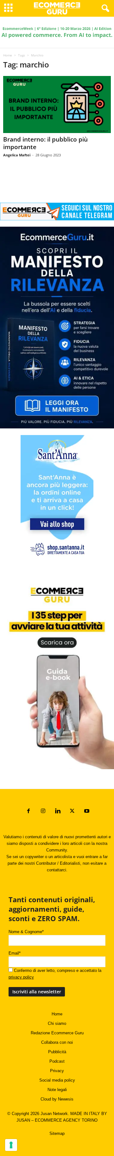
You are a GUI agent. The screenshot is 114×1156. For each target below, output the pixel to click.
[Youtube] (86, 811)
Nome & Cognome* (26, 931)
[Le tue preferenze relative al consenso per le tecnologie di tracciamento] (11, 1145)
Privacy (57, 1070)
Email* (15, 953)
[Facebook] (28, 811)
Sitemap (57, 1133)
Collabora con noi (57, 1042)
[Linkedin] (57, 811)
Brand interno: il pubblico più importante (45, 143)
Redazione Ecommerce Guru (57, 1033)
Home (7, 55)
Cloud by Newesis (57, 1099)
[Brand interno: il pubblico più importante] (57, 104)
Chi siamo (57, 1023)
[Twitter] (72, 811)
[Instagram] (43, 811)
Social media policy (57, 1080)
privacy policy (21, 977)
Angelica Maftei (16, 155)
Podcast (57, 1061)
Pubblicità (57, 1051)
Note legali (57, 1089)
